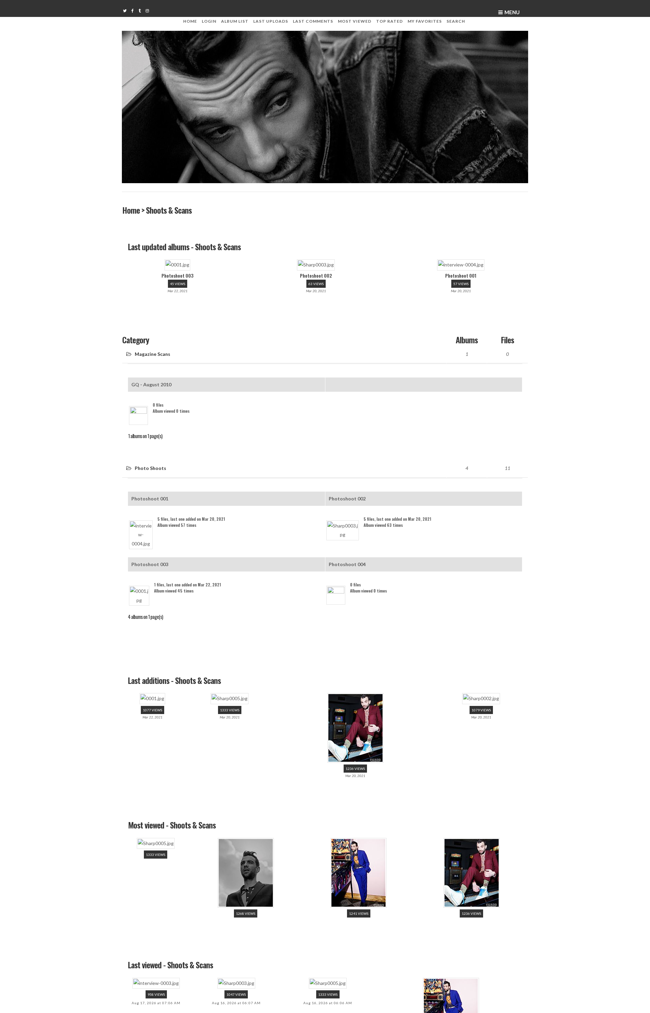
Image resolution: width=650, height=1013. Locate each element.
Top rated (389, 21)
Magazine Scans (152, 350)
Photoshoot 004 (347, 549)
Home (190, 21)
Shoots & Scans (168, 210)
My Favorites (425, 21)
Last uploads (270, 21)
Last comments (313, 21)
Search (456, 21)
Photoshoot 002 (347, 490)
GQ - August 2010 (151, 379)
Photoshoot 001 (149, 490)
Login (209, 21)
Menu (512, 12)
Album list (234, 21)
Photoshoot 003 (149, 549)
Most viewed (354, 21)
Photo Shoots (150, 461)
